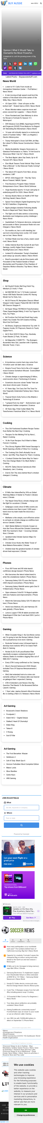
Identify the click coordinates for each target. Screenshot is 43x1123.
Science (7, 356)
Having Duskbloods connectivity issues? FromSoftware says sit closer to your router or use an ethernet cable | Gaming (23, 1012)
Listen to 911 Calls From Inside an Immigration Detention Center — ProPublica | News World (20, 89)
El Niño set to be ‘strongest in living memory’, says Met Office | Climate (23, 967)
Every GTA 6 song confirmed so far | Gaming (22, 662)
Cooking (7, 423)
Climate (7, 487)
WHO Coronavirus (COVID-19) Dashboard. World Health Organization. (21, 1037)
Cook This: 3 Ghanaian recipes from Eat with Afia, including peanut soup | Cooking (23, 991)
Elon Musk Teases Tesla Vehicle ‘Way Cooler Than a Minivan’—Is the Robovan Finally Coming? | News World (21, 165)
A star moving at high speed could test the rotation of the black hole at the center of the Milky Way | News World (20, 97)
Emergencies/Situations (12, 1032)
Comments (20, 941)
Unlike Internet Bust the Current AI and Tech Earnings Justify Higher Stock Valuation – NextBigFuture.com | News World (21, 247)
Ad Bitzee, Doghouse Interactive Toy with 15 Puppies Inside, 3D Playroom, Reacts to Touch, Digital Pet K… (21, 328)
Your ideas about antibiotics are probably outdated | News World (21, 1004)
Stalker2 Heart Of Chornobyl (17, 721)
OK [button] (26, 1110)
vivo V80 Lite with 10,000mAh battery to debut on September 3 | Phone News (21, 1019)
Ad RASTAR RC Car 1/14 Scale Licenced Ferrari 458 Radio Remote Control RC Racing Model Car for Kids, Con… (20, 294)
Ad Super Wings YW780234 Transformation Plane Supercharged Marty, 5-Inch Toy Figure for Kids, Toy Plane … (21, 311)
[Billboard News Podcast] (18, 898)
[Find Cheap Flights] (18, 867)
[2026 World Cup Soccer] (18, 934)
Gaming (7, 629)
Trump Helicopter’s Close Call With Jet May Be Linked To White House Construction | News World (21, 143)
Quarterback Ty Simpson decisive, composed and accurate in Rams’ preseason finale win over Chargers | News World (21, 224)
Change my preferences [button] (26, 1115)
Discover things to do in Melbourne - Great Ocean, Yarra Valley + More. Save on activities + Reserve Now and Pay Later (21, 1053)
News (5, 1031)
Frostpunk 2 (10, 714)
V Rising (9, 732)
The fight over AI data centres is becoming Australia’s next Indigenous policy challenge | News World (20, 216)
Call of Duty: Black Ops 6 (15, 761)
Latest (13, 941)
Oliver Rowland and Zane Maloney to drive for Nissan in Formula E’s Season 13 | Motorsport (20, 117)
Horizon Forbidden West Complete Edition (22, 764)
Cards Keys (10, 775)
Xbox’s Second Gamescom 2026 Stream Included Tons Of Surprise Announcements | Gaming (20, 668)
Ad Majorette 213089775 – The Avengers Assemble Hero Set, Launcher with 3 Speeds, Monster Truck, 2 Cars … (20, 342)
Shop (5, 280)
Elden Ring (10, 725)
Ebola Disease (8, 1034)
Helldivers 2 (11, 757)
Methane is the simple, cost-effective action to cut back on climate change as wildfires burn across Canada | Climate (21, 520)
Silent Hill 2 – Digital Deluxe (17, 718)
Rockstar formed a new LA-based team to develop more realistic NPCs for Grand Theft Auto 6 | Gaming (20, 645)
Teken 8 (9, 728)
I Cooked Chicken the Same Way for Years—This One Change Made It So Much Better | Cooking (21, 460)
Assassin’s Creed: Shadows (17, 711)
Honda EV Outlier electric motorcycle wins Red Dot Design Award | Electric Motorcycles (23, 985)
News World (9, 81)
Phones (7, 563)
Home (4, 1105)
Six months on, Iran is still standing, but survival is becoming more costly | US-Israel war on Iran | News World (20, 232)
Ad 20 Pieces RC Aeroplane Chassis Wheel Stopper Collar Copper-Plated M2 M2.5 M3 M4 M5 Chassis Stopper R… (21, 302)
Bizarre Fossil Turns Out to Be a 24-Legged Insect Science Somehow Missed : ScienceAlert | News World (21, 370)
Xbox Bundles (11, 771)
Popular (5, 941)
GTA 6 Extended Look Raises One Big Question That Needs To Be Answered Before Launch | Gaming (20, 685)
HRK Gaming (11, 778)
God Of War (10, 735)
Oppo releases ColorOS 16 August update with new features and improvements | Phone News (20, 594)
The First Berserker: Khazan (17, 754)
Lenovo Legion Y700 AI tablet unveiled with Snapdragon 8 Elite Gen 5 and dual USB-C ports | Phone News (21, 615)
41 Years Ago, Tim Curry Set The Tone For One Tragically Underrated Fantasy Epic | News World (21, 391)
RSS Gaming (7, 1110)
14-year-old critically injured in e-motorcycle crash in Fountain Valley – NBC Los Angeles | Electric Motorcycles (21, 134)
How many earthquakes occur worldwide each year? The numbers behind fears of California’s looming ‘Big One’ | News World (22, 949)
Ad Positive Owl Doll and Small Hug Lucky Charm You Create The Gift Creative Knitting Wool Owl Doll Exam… (20, 319)
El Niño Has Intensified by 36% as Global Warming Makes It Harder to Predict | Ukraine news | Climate (20, 494)
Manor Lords (11, 768)
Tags (28, 941)
